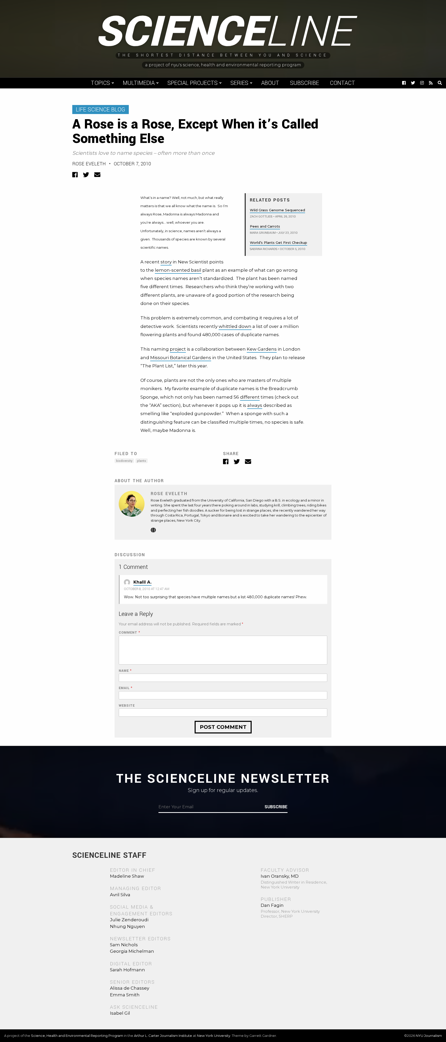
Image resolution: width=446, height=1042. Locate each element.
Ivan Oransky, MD (280, 876)
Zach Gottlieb (261, 216)
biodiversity (124, 461)
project (178, 349)
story (166, 261)
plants (141, 461)
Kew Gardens (262, 349)
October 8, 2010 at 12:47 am (146, 589)
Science (223, 32)
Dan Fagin (272, 905)
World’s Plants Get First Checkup (278, 242)
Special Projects (193, 83)
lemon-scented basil (178, 270)
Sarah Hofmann (127, 969)
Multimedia (139, 83)
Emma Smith (125, 994)
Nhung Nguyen (127, 926)
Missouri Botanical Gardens (180, 357)
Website (127, 706)
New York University (213, 1035)
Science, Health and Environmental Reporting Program (77, 1035)
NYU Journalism (429, 1035)
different (250, 397)
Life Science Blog (100, 110)
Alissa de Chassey (129, 988)
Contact (342, 83)
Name (125, 671)
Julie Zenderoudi (129, 919)
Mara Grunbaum (263, 233)
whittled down (235, 326)
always (254, 405)
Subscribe (304, 83)
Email (125, 688)
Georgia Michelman (132, 951)
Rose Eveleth (89, 163)
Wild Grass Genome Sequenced (277, 210)
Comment (129, 633)
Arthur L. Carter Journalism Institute (163, 1035)
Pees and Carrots (265, 226)
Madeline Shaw (127, 876)
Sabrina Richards (263, 249)
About (270, 83)
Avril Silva (120, 894)
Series (239, 83)
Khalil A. (142, 582)
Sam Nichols (124, 944)
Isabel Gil (120, 1013)
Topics (100, 83)
